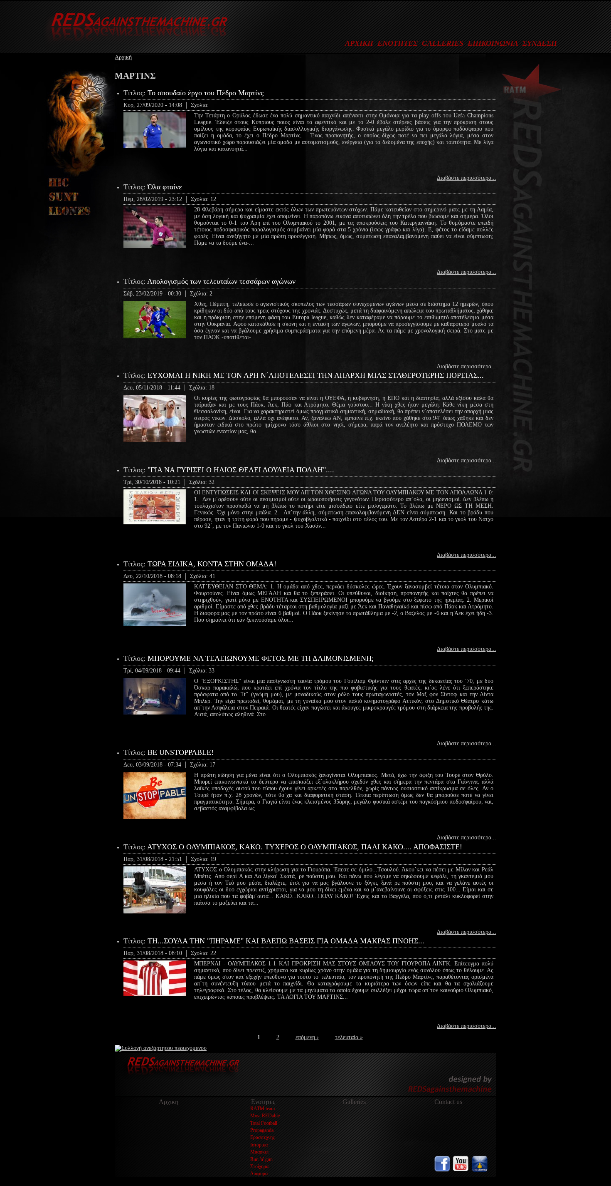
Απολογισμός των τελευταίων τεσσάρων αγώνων (221, 281)
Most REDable (265, 1116)
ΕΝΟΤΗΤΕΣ (397, 43)
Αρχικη (168, 1101)
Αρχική (123, 57)
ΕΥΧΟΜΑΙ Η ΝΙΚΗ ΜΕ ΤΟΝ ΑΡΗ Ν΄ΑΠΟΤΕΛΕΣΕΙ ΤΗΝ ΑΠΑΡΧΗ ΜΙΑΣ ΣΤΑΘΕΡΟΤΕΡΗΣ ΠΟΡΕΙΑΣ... (316, 375)
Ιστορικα (259, 1145)
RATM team (262, 1109)
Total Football (263, 1123)
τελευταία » (349, 1037)
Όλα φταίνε (165, 187)
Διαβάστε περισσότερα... (466, 178)
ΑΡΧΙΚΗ (359, 43)
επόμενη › (307, 1037)
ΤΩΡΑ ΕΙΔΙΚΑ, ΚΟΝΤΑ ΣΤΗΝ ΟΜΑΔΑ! (212, 564)
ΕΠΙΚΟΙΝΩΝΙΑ (493, 43)
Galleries (354, 1101)
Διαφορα (259, 1173)
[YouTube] (461, 1170)
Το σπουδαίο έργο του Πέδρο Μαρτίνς (206, 93)
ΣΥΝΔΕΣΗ (539, 43)
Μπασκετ (259, 1152)
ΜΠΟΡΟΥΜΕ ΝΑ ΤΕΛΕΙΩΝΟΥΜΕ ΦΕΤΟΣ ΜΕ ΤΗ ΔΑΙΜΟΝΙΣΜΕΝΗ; (261, 658)
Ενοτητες (263, 1101)
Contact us (448, 1101)
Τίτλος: (135, 93)
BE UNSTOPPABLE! (181, 752)
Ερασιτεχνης (262, 1137)
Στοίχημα (259, 1166)
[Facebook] (442, 1170)
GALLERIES (442, 43)
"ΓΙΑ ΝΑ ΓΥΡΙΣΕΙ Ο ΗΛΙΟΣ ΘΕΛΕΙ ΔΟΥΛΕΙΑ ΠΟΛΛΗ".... (241, 470)
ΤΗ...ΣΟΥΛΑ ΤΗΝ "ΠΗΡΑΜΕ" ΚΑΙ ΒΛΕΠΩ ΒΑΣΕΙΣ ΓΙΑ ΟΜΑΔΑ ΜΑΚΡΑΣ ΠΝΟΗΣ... (286, 941)
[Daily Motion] (479, 1170)
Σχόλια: (200, 105)
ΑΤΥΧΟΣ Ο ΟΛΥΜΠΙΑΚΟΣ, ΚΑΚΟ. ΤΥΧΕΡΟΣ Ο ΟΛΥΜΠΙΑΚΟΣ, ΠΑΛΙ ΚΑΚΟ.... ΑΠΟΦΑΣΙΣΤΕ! (304, 847)
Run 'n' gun (261, 1159)
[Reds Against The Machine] (135, 44)
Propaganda (261, 1130)
